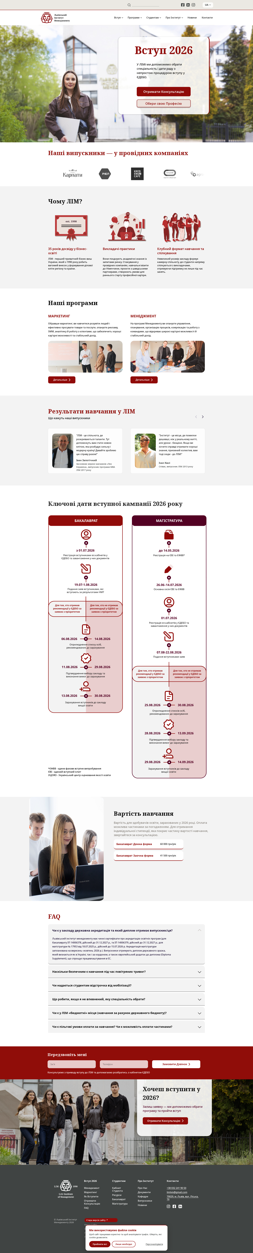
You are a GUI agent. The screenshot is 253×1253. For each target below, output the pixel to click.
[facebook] (182, 5)
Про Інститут (173, 17)
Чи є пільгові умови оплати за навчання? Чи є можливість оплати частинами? (112, 1026)
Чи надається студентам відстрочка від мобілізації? (91, 985)
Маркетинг (90, 1192)
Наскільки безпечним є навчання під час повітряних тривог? (99, 971)
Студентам (152, 17)
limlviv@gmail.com (177, 1192)
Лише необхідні (123, 1244)
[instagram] (193, 5)
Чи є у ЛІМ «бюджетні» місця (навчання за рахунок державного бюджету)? (109, 1013)
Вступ (117, 17)
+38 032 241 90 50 (176, 1188)
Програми (134, 17)
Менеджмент (91, 1188)
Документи (144, 1192)
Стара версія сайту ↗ (97, 1220)
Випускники (145, 1200)
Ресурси (117, 1195)
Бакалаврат (119, 1199)
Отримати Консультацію (92, 1202)
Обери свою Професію (163, 103)
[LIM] (55, 17)
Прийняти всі (100, 1244)
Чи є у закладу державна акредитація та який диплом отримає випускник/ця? (112, 930)
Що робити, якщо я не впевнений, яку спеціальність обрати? (98, 999)
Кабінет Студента (117, 1189)
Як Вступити (91, 1196)
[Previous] (196, 417)
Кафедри (143, 1196)
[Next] (203, 417)
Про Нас (142, 1188)
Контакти (207, 17)
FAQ (86, 1208)
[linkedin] (188, 5)
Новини (192, 17)
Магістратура (120, 1203)
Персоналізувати (154, 1244)
